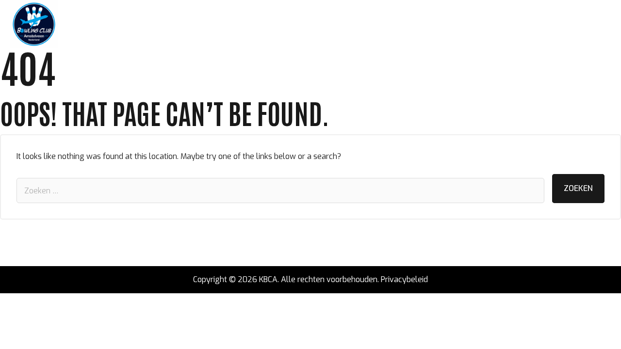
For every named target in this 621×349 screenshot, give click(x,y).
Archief (312, 24)
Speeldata (217, 24)
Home (78, 24)
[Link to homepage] (34, 24)
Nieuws (112, 24)
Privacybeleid (404, 279)
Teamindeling (161, 24)
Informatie (267, 24)
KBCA (268, 279)
